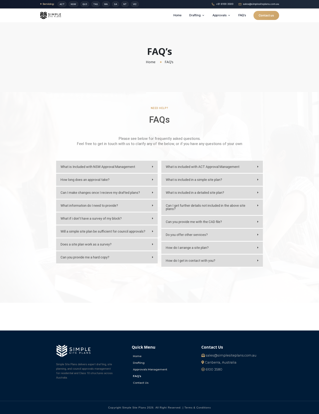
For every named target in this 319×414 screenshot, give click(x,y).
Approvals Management (150, 369)
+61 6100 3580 (224, 4)
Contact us (266, 15)
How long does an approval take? (85, 180)
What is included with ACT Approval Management (202, 167)
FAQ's (242, 15)
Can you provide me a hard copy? (85, 257)
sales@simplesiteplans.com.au (261, 4)
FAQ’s (137, 376)
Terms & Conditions (197, 407)
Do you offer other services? (187, 235)
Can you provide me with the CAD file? (194, 222)
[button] (107, 167)
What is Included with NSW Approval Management (98, 167)
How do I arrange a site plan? (187, 248)
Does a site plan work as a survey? (86, 244)
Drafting (195, 15)
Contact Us (140, 382)
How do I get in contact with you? (190, 261)
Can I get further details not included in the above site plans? (205, 207)
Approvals (219, 15)
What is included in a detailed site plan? (195, 193)
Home (177, 15)
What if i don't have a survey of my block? (91, 218)
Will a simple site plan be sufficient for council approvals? (103, 231)
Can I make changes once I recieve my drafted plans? (100, 193)
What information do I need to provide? (89, 205)
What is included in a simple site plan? (194, 180)
